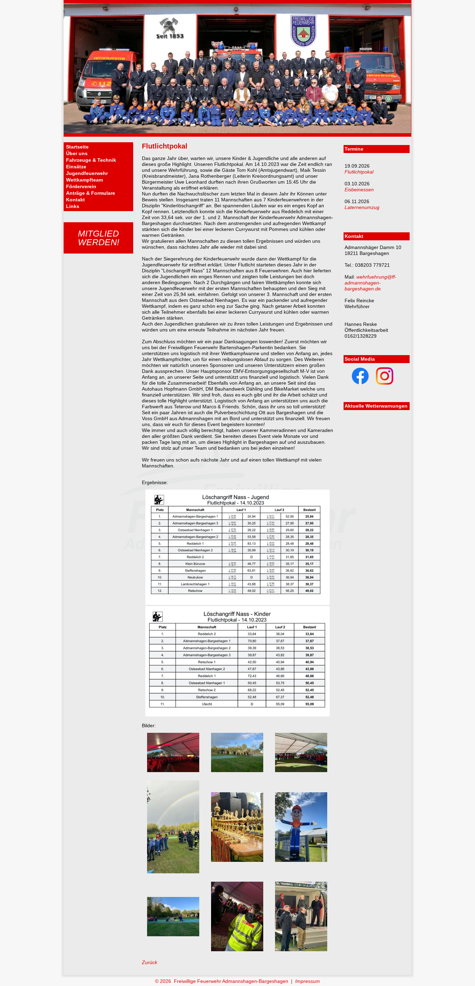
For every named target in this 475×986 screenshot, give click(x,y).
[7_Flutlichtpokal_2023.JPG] (173, 934)
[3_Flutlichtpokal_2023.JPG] (301, 770)
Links (72, 206)
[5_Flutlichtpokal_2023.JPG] (237, 860)
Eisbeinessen (359, 189)
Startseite (77, 147)
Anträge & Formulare (90, 193)
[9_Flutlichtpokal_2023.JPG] (301, 949)
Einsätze (76, 166)
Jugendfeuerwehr (87, 173)
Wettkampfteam (84, 180)
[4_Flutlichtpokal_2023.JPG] (173, 871)
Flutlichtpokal (359, 172)
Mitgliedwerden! (98, 238)
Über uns (77, 153)
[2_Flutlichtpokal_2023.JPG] (237, 770)
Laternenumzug (362, 207)
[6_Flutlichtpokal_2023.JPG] (301, 860)
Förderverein (81, 186)
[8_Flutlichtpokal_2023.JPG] (237, 949)
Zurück (149, 962)
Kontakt (75, 199)
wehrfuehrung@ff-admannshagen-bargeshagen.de (370, 282)
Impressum (307, 981)
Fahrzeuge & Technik (91, 160)
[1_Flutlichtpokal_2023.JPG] (173, 770)
